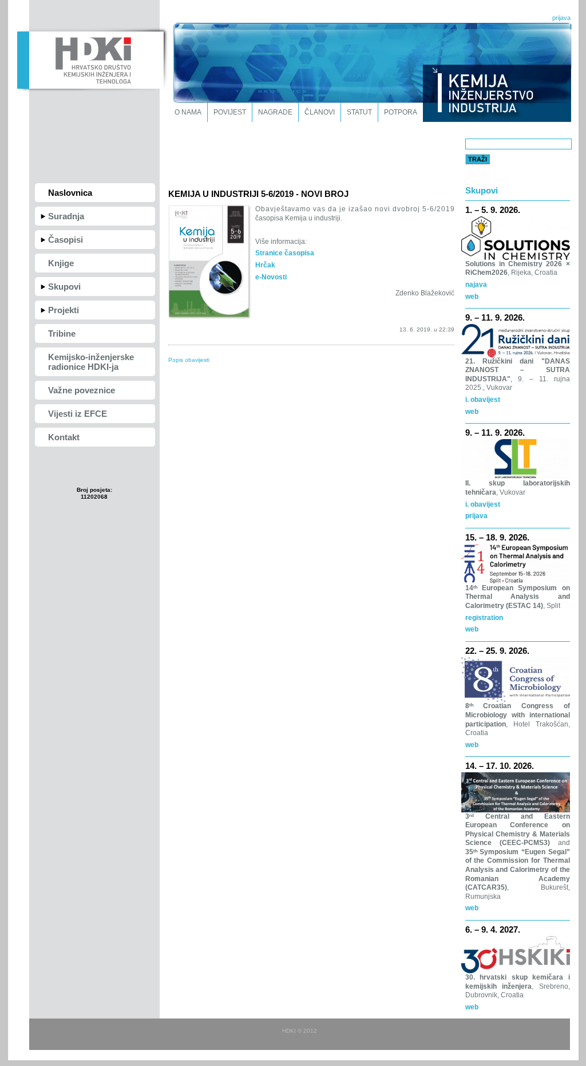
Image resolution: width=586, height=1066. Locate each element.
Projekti (63, 310)
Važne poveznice (81, 390)
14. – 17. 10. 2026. (499, 766)
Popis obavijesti (188, 360)
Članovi (319, 112)
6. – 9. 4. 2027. (492, 929)
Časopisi (65, 239)
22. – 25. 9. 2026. (497, 651)
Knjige (61, 263)
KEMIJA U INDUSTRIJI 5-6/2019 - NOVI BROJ (258, 194)
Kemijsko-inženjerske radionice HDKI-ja (91, 362)
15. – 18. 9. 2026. (497, 537)
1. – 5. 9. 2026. (492, 210)
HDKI (90, 59)
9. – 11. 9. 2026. (495, 317)
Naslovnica (70, 193)
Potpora (400, 112)
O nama (188, 112)
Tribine (62, 333)
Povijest (229, 112)
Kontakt (64, 437)
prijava (561, 17)
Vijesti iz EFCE (77, 413)
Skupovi (64, 286)
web (471, 297)
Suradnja (66, 216)
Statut (359, 112)
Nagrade (275, 112)
